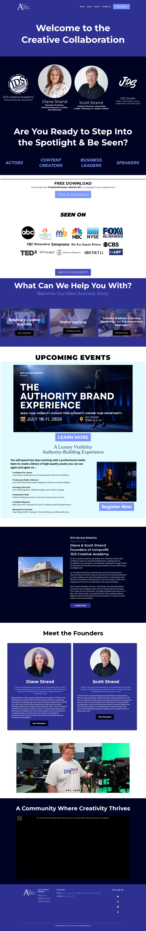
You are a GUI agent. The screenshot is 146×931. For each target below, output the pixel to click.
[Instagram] (117, 901)
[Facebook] (117, 896)
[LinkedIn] (117, 906)
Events (97, 6)
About (89, 6)
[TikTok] (117, 912)
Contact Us (106, 6)
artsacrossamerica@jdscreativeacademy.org (82, 893)
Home (82, 6)
